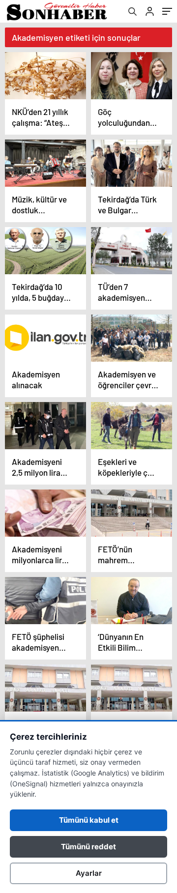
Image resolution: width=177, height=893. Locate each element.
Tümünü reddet (88, 846)
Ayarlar (89, 873)
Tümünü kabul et (88, 820)
